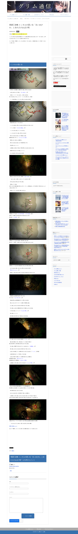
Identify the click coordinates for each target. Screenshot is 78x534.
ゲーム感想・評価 (26, 14)
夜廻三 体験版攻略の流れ (60, 226)
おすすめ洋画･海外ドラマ (59, 274)
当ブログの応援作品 (58, 282)
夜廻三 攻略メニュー (13, 426)
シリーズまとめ (57, 280)
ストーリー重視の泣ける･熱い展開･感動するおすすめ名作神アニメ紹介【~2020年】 (65, 128)
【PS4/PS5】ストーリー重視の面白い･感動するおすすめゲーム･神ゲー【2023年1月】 (65, 115)
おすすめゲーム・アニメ (39, 14)
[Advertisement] (27, 52)
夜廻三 (18, 31)
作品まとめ (56, 278)
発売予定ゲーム (57, 272)
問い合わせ (52, 14)
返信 (11, 470)
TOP (13, 18)
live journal (64, 240)
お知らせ (55, 284)
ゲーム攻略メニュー (13, 14)
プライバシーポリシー (64, 14)
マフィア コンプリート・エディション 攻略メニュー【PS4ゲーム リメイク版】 (62, 158)
